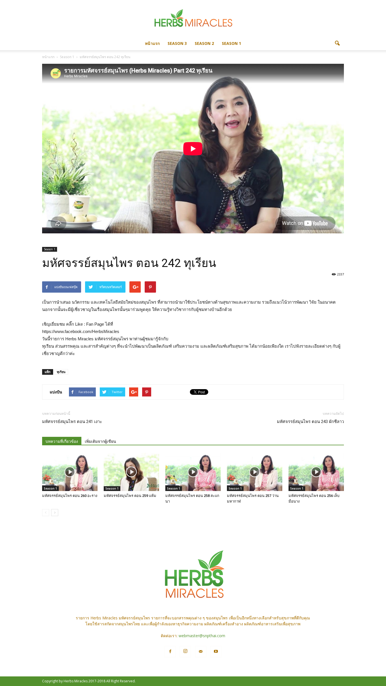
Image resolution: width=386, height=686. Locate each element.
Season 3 (177, 43)
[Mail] (200, 651)
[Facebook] (170, 651)
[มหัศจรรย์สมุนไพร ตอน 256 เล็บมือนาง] (316, 472)
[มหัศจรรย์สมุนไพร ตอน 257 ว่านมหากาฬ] (254, 472)
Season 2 (204, 43)
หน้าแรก (152, 43)
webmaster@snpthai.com (202, 635)
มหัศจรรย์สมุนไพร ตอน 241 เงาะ (72, 421)
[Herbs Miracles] (193, 18)
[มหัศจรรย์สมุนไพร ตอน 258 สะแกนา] (193, 472)
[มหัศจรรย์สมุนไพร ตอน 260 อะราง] (69, 472)
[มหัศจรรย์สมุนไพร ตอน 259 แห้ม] (131, 472)
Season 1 (231, 43)
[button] (337, 43)
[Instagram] (185, 651)
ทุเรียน (61, 372)
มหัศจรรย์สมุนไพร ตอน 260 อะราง (69, 496)
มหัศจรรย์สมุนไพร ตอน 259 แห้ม (130, 496)
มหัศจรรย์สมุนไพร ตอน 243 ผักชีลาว (310, 421)
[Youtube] (216, 651)
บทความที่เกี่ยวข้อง (61, 441)
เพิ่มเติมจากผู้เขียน (100, 441)
